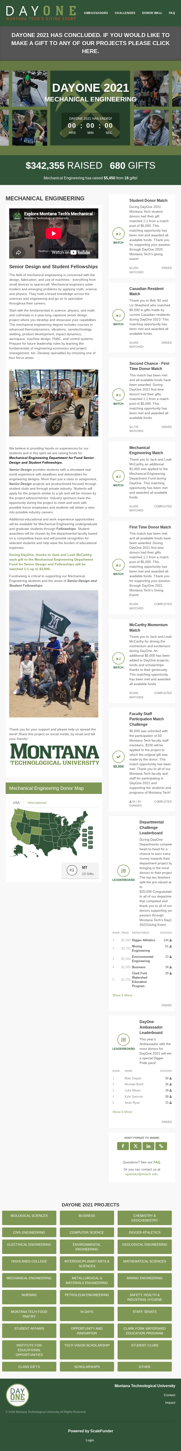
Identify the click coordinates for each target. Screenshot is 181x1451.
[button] (161, 1146)
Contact (169, 1395)
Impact (170, 1402)
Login (90, 1440)
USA (16, 803)
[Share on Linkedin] (148, 1146)
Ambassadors (96, 13)
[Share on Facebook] (123, 1146)
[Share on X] (136, 1146)
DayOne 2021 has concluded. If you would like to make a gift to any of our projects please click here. (90, 43)
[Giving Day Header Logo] (41, 13)
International (37, 803)
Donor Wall (152, 13)
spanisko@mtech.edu (141, 1174)
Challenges (125, 13)
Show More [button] (122, 995)
